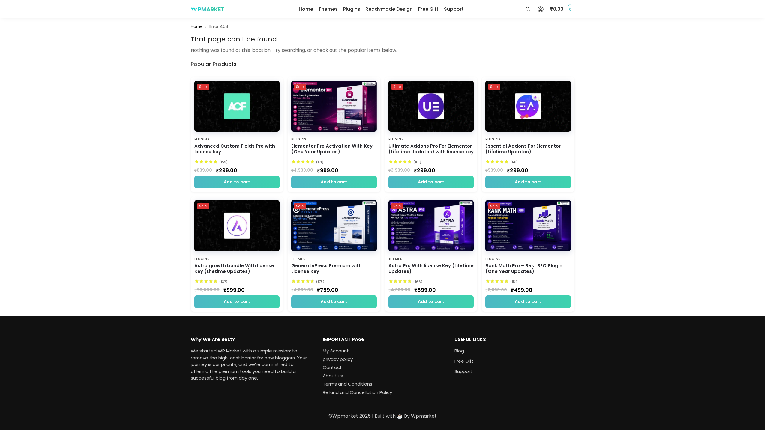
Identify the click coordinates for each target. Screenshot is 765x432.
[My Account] (540, 9)
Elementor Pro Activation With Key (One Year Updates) (332, 149)
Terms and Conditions (347, 384)
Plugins (202, 139)
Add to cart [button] (237, 182)
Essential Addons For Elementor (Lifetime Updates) (523, 149)
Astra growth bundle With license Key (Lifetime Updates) (234, 268)
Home (197, 26)
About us (332, 376)
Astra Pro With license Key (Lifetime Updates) (431, 268)
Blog (459, 351)
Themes (298, 258)
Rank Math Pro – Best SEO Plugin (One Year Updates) (523, 268)
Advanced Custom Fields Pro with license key (234, 149)
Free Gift (464, 361)
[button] (562, 9)
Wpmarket (424, 415)
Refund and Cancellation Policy (357, 392)
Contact (332, 367)
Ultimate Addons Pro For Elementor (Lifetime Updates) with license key (431, 149)
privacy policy (337, 359)
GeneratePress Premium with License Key (326, 268)
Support (463, 371)
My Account (335, 351)
